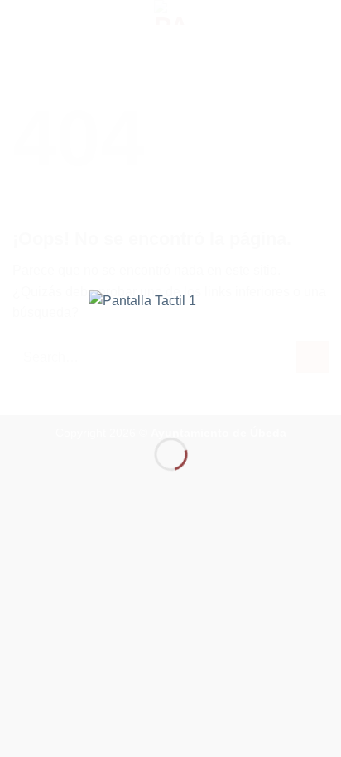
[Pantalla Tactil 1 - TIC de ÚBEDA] (170, 350)
